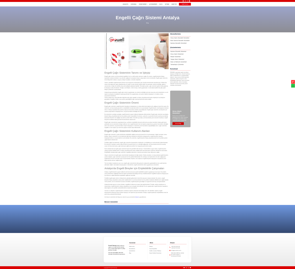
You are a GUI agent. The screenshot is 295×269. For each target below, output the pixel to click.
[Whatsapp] (187, 1)
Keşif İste (174, 4)
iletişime (137, 197)
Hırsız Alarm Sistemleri (177, 54)
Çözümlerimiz (153, 4)
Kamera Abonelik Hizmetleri (178, 43)
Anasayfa (125, 4)
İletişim (167, 4)
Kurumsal (133, 4)
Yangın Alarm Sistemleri (177, 59)
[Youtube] (183, 1)
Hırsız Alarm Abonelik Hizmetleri (179, 38)
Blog (160, 4)
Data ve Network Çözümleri (178, 62)
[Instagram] (185, 1)
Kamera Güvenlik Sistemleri (178, 51)
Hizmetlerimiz (143, 4)
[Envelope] (189, 1)
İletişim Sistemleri (175, 56)
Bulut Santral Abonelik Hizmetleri (180, 40)
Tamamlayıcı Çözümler (177, 64)
